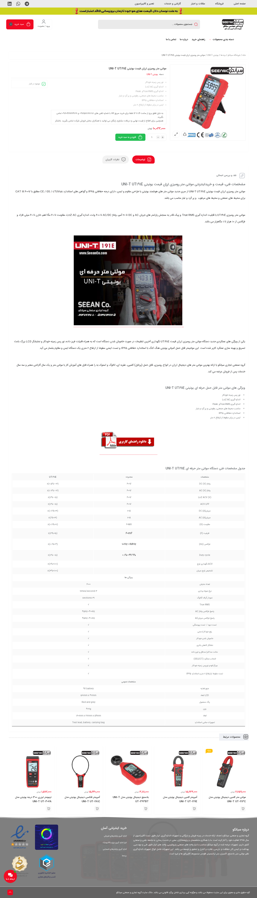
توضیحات (140, 159)
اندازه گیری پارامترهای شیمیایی (115, 849)
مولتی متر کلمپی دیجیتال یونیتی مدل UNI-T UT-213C (227, 799)
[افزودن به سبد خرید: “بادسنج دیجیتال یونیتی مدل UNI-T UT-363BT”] (146, 809)
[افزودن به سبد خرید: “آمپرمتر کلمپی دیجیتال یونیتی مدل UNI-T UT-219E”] (194, 809)
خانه (244, 55)
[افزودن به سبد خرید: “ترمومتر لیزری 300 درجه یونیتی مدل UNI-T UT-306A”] (48, 809)
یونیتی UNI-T (212, 55)
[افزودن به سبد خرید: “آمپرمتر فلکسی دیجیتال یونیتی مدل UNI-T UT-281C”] (97, 809)
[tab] (143, 159)
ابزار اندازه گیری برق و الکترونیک (115, 842)
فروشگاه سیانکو (234, 55)
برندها (223, 55)
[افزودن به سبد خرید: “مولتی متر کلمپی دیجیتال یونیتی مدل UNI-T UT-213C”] (243, 809)
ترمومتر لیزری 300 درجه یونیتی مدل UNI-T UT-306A (33, 799)
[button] (27, 3)
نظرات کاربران (113, 159)
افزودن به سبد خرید (127, 137)
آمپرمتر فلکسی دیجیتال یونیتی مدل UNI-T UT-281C (82, 799)
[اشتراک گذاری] (184, 134)
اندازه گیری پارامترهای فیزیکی (115, 836)
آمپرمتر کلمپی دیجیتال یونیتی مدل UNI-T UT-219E (180, 799)
